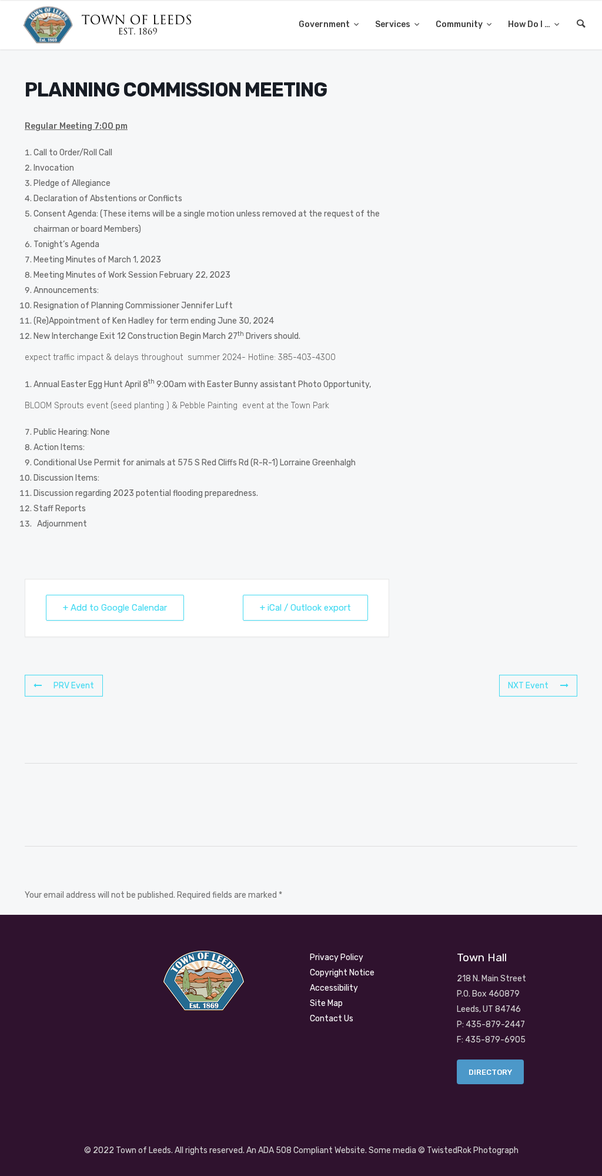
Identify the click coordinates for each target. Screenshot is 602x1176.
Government (325, 24)
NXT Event (528, 686)
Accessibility (334, 988)
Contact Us (331, 1019)
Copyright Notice (342, 973)
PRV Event (73, 686)
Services (393, 24)
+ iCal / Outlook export (305, 607)
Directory (490, 1072)
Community (460, 24)
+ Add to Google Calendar (115, 607)
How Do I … (530, 24)
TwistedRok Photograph (473, 1150)
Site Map (326, 1003)
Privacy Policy (336, 957)
